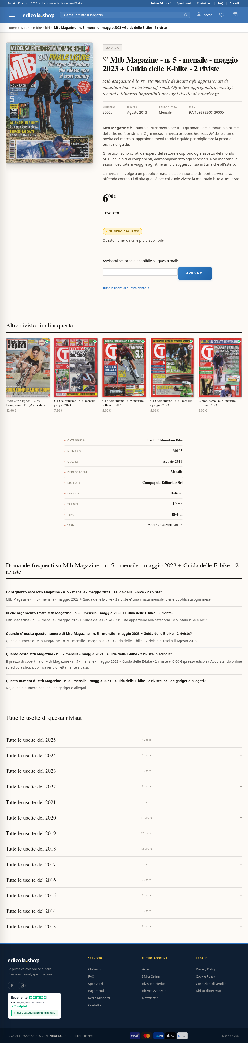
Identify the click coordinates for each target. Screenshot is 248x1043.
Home (12, 27)
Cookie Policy (205, 976)
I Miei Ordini (151, 976)
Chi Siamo (95, 969)
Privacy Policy (206, 969)
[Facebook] (12, 985)
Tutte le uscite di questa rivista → (126, 288)
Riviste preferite (153, 983)
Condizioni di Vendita (211, 983)
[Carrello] (235, 14)
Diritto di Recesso (208, 990)
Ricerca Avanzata (154, 990)
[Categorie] (12, 14)
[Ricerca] (186, 15)
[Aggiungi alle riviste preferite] (105, 59)
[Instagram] (22, 985)
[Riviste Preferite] (222, 14)
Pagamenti (96, 990)
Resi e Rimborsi (99, 998)
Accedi (234, 3)
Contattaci (204, 3)
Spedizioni (184, 3)
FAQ (220, 3)
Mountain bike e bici (35, 27)
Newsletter (150, 998)
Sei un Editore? (161, 3)
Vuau (237, 1036)
